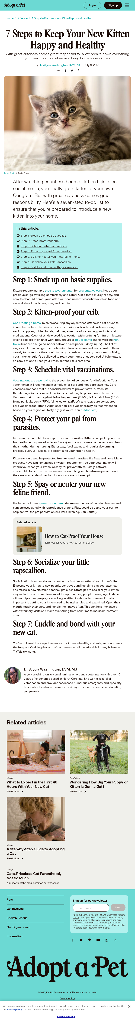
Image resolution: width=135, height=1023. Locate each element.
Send (118, 907)
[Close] (129, 1006)
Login (92, 5)
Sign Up (113, 5)
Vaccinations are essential (30, 380)
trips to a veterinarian (59, 290)
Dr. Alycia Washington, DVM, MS (60, 65)
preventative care (90, 290)
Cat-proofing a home (27, 322)
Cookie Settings (67, 998)
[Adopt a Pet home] (14, 5)
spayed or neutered (51, 503)
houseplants (83, 339)
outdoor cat (89, 409)
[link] (118, 925)
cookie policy (14, 1009)
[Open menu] (127, 5)
